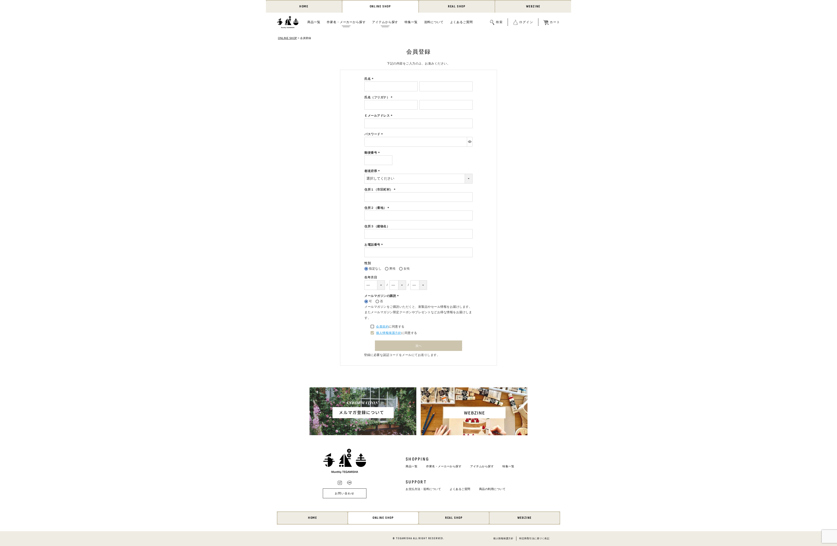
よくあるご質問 (461, 22)
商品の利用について (492, 489)
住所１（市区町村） (380, 189)
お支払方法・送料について (423, 489)
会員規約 (382, 326)
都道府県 (372, 171)
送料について (434, 22)
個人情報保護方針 (388, 333)
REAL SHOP (456, 6)
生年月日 (370, 277)
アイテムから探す (385, 22)
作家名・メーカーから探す (346, 22)
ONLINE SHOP (380, 6)
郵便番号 (372, 152)
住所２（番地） (377, 207)
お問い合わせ (344, 493)
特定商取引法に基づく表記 (534, 538)
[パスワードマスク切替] (469, 141)
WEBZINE (533, 6)
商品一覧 (313, 22)
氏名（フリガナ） (379, 97)
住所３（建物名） (377, 226)
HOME (303, 6)
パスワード (374, 134)
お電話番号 (374, 244)
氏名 (369, 78)
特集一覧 (411, 22)
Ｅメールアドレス (379, 115)
